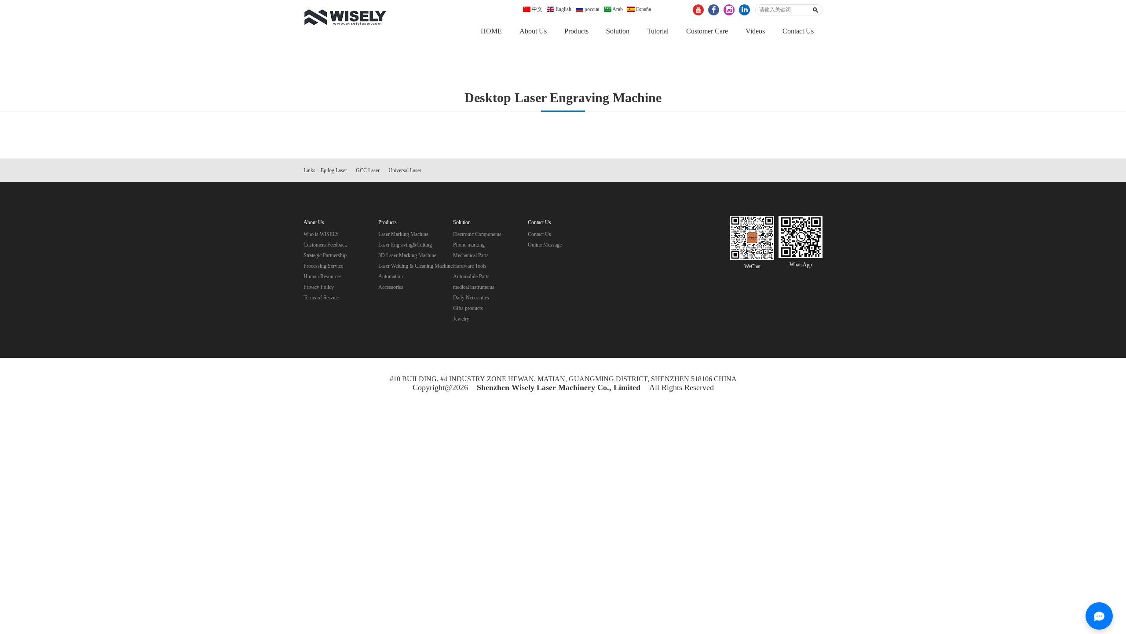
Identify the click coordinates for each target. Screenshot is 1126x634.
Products (576, 31)
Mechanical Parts (471, 255)
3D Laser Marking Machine (407, 255)
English (562, 9)
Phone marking (469, 245)
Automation (390, 276)
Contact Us (798, 31)
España (643, 9)
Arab (617, 9)
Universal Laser (404, 170)
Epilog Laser (334, 170)
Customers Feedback (325, 245)
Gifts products (468, 308)
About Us (533, 31)
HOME (491, 31)
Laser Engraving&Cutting (405, 245)
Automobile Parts (471, 276)
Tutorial (658, 31)
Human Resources (322, 276)
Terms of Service (321, 298)
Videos (755, 31)
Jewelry (461, 319)
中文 (536, 9)
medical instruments (473, 287)
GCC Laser (368, 170)
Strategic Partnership (325, 255)
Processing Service (323, 266)
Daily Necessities (471, 298)
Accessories (390, 287)
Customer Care (707, 31)
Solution (617, 31)
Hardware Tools (469, 266)
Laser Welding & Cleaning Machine (415, 266)
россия (591, 9)
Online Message (545, 245)
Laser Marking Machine (403, 234)
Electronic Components (477, 234)
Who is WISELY (321, 234)
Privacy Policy (318, 287)
